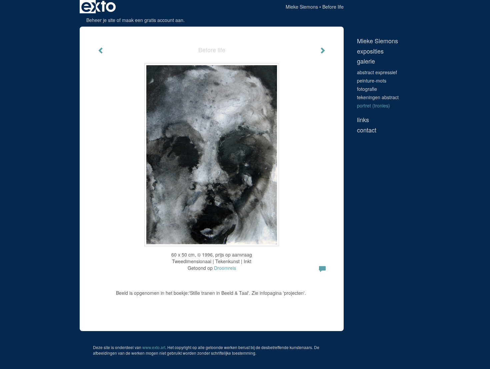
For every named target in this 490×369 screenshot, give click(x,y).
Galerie (366, 61)
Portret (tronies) (373, 105)
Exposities (370, 51)
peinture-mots (371, 80)
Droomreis (225, 268)
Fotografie (367, 89)
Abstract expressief (377, 72)
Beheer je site (100, 20)
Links (363, 119)
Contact (366, 130)
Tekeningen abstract (378, 97)
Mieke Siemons (302, 6)
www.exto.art (153, 347)
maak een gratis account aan (152, 20)
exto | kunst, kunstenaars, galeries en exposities (98, 6)
